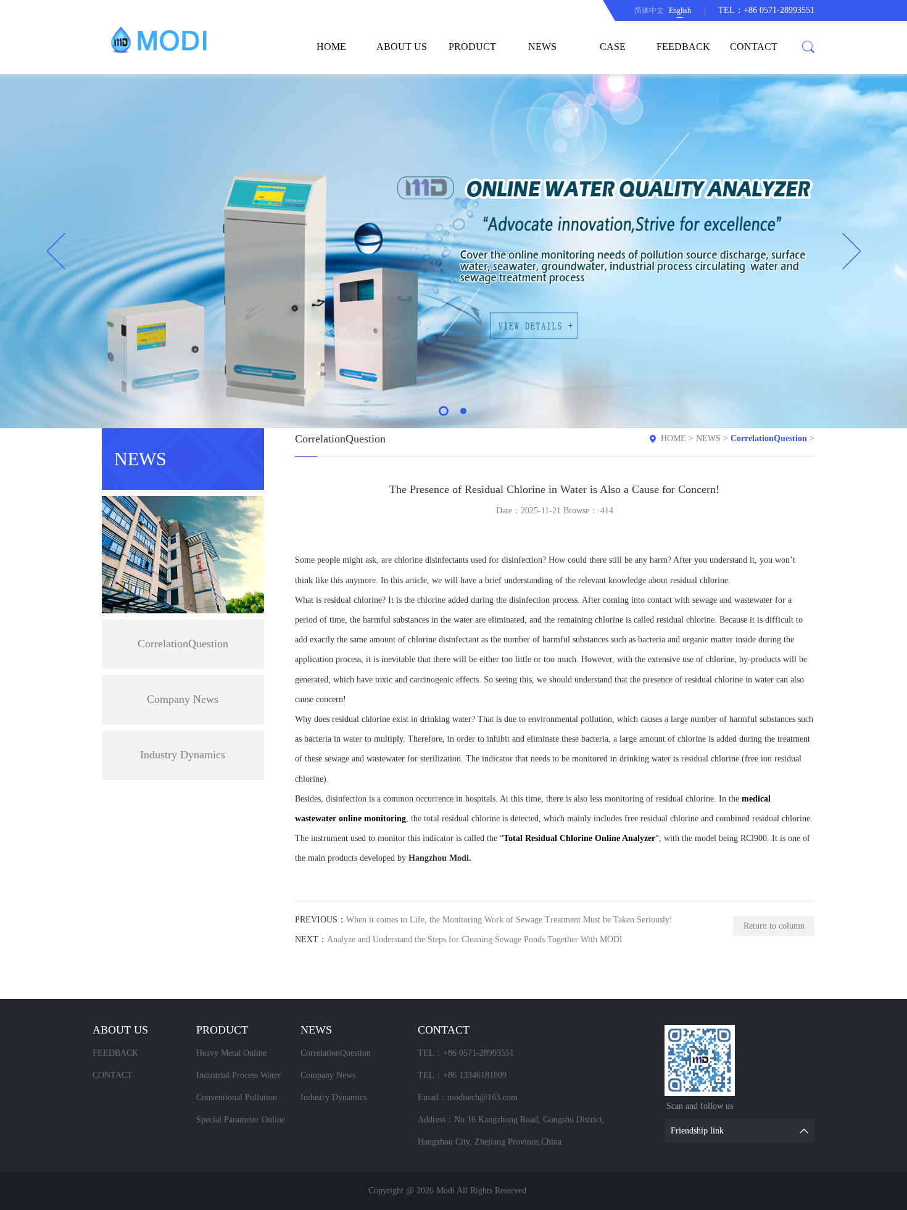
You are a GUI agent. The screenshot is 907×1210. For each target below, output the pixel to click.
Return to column (774, 925)
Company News (182, 699)
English (680, 10)
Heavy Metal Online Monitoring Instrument (236, 1056)
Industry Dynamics (182, 754)
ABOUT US (401, 46)
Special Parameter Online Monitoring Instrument (240, 1123)
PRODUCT (472, 46)
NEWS (542, 46)
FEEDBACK (683, 46)
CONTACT (753, 46)
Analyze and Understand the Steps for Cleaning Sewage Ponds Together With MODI (475, 939)
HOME (331, 46)
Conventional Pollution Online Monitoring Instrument (236, 1101)
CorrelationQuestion (183, 643)
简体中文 (649, 10)
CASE (613, 46)
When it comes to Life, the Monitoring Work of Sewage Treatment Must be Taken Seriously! (509, 919)
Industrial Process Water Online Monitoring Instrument (238, 1079)
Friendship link (697, 1130)
